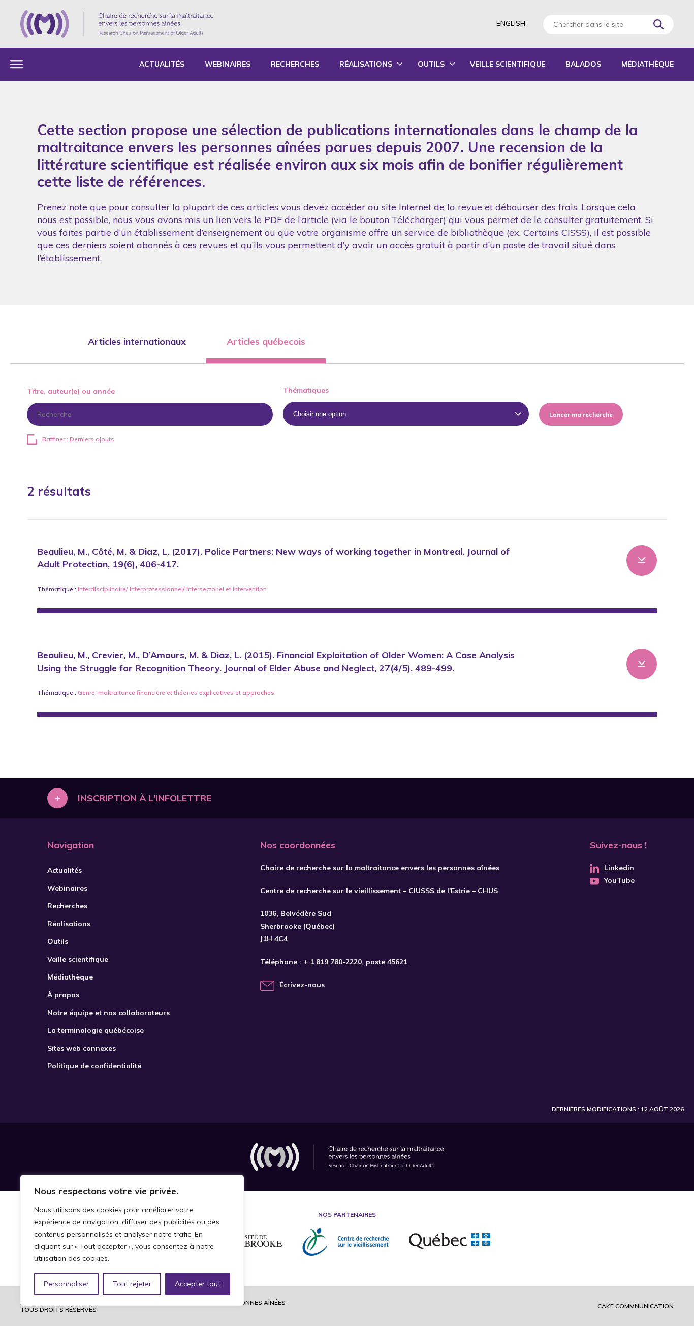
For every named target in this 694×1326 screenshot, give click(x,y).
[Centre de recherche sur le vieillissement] (345, 1242)
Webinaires (227, 64)
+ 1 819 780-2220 (332, 961)
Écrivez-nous (302, 984)
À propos (63, 994)
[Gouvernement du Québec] (449, 1242)
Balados (583, 64)
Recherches (295, 64)
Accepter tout (197, 1283)
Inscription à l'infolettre (144, 798)
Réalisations (365, 64)
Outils (431, 64)
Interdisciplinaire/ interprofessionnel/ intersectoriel (151, 589)
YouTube (619, 880)
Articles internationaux (137, 342)
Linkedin (619, 867)
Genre (86, 693)
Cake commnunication (635, 1306)
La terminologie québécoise (95, 1030)
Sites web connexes (81, 1048)
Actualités (161, 64)
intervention (250, 589)
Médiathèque (647, 64)
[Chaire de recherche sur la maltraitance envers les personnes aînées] (116, 24)
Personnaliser (66, 1283)
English (510, 23)
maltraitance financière (131, 693)
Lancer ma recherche (581, 414)
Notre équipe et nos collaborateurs (108, 1012)
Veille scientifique (507, 64)
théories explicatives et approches (224, 693)
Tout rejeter (132, 1283)
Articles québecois (266, 342)
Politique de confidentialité (94, 1065)
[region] (132, 1240)
